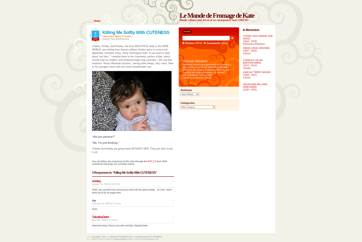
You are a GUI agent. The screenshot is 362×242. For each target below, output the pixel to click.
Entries (189, 43)
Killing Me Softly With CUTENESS (135, 32)
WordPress (157, 237)
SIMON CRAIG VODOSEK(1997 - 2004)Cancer (256, 51)
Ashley (96, 181)
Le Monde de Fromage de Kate (217, 15)
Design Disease (120, 239)
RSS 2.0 (152, 161)
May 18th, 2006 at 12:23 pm (104, 220)
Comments (213, 43)
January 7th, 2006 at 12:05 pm (106, 184)
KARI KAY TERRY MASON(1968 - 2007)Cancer (256, 75)
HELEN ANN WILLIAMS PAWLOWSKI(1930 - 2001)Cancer (255, 88)
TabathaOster (100, 217)
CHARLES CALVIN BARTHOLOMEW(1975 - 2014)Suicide (253, 64)
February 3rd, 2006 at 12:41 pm (106, 203)
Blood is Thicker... (124, 36)
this (160, 56)
